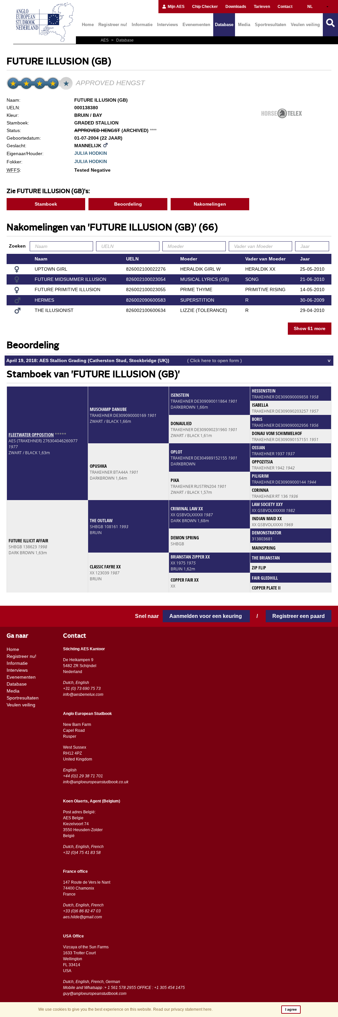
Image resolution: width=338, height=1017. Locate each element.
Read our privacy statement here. (183, 1009)
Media (244, 24)
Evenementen (196, 24)
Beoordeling (128, 204)
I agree (291, 1009)
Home (88, 24)
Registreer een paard (298, 616)
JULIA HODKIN (90, 153)
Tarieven (262, 6)
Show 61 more (309, 328)
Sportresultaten (270, 24)
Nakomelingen (210, 204)
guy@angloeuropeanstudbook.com (94, 993)
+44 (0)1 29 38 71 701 (83, 776)
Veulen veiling (305, 24)
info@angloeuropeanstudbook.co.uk (95, 782)
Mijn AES (176, 6)
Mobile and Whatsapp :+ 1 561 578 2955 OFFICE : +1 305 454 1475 (124, 987)
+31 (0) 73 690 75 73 (82, 688)
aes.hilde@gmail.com (82, 917)
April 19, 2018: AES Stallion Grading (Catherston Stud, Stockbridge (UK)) (124, 360)
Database (224, 24)
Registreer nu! (112, 24)
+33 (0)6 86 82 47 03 (82, 911)
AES (105, 40)
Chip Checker (205, 6)
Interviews (167, 24)
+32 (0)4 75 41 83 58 (82, 852)
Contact (285, 6)
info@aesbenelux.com (83, 694)
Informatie (142, 24)
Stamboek (46, 204)
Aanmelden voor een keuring (206, 616)
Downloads (235, 6)
